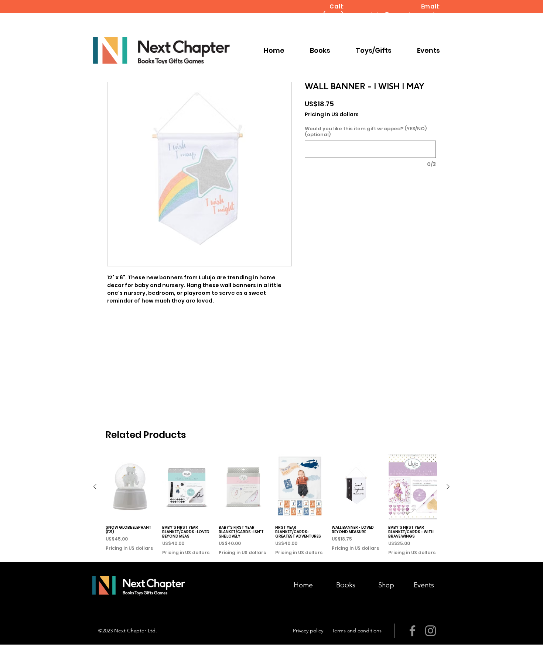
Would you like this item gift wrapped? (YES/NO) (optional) (366, 132)
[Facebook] (412, 631)
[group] (271, 505)
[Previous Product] (94, 486)
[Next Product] (448, 486)
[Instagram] (430, 631)
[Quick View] (130, 486)
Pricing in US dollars (332, 114)
